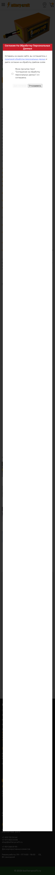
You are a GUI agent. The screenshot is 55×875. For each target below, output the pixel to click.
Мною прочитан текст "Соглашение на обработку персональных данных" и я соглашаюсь (27, 73)
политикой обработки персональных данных (25, 59)
